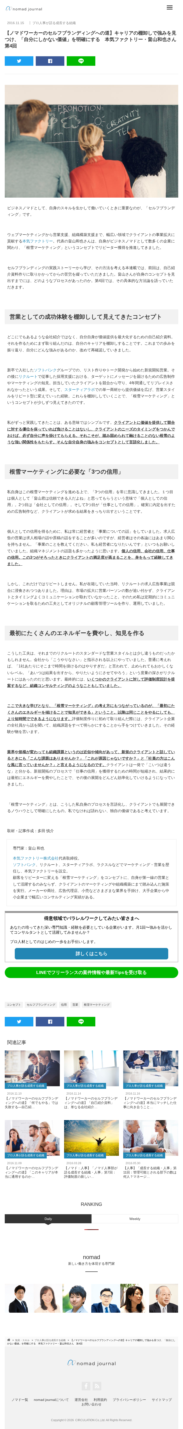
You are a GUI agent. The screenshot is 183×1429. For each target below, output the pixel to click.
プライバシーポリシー (129, 1400)
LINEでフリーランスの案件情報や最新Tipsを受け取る (91, 972)
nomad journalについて (51, 1400)
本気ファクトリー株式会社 (36, 858)
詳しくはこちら (91, 953)
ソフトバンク (45, 370)
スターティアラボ (79, 390)
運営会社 (81, 1400)
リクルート (28, 376)
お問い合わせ (91, 1404)
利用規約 (100, 1400)
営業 (75, 1004)
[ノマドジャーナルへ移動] (9, 1340)
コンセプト (14, 1004)
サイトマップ (162, 1400)
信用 (64, 1004)
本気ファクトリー (37, 241)
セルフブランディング (41, 1004)
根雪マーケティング (97, 1004)
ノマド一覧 (19, 1400)
